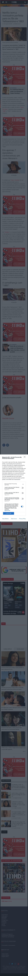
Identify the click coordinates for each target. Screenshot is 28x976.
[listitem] (14, 484)
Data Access (14, 518)
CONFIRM (8, 513)
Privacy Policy (22, 518)
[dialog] (14, 488)
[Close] (25, 457)
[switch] (22, 488)
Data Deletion (5, 518)
